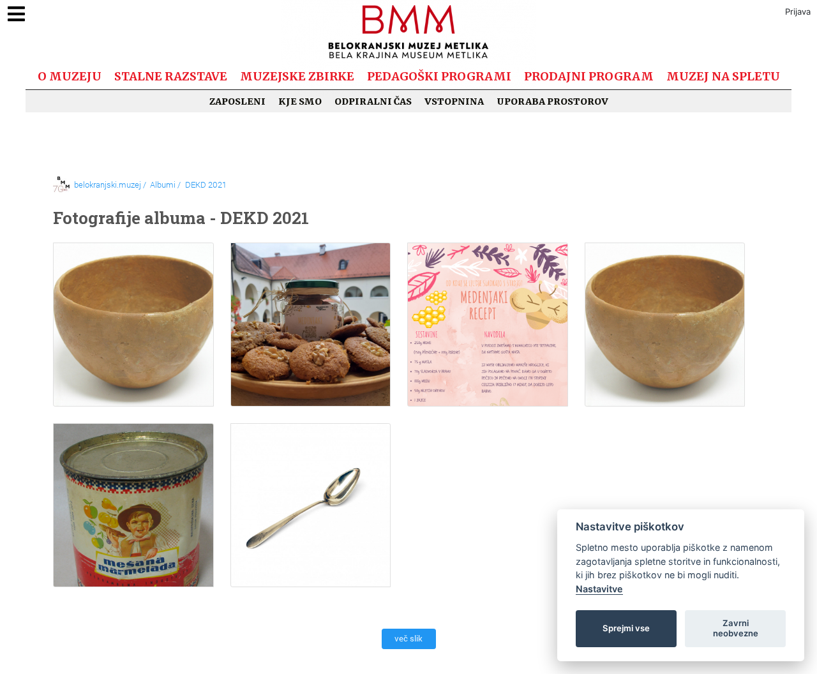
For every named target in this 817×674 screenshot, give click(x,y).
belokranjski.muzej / (110, 184)
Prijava (798, 11)
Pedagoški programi (439, 76)
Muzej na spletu (723, 76)
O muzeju (69, 76)
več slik (408, 638)
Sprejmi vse (626, 628)
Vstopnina (454, 101)
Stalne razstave (170, 76)
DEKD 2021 (206, 184)
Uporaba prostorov (552, 101)
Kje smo (300, 101)
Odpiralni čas (373, 101)
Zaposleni (237, 101)
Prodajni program (589, 76)
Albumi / (165, 184)
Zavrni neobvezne (735, 628)
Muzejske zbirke (297, 76)
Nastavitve (599, 588)
